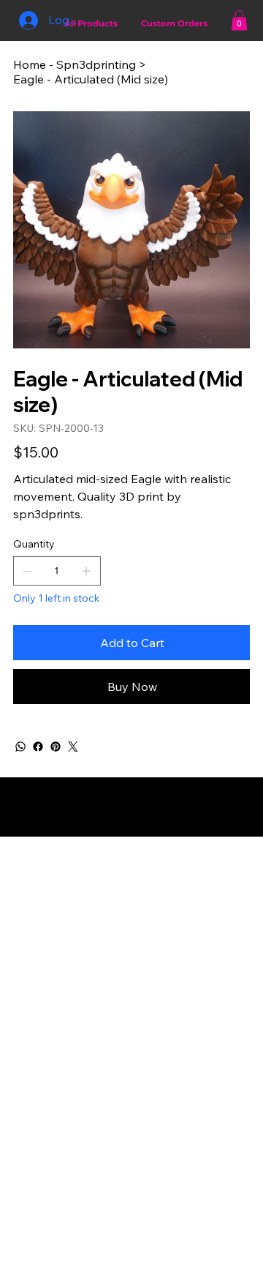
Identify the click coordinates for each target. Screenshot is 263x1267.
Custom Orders (174, 23)
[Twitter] (73, 746)
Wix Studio (130, 830)
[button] (239, 20)
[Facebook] (38, 746)
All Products (91, 23)
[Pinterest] (55, 746)
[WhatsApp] (20, 746)
